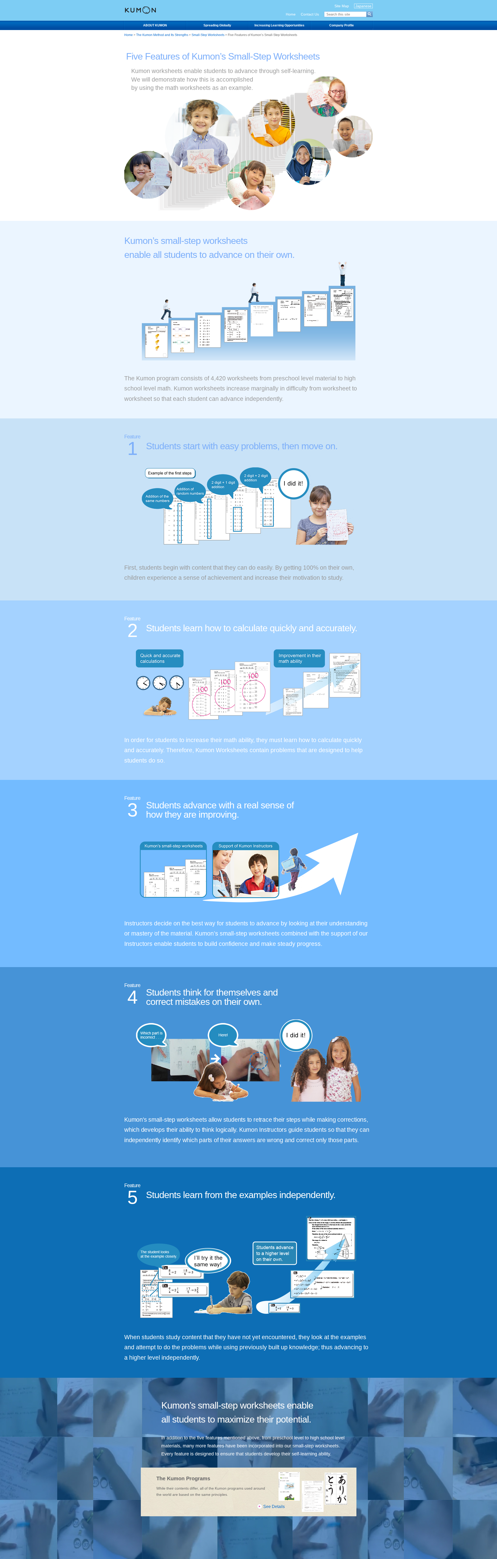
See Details (274, 1506)
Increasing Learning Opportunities (279, 25)
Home (291, 14)
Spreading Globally (217, 25)
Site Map (341, 6)
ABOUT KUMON (155, 25)
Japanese (363, 6)
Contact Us (310, 14)
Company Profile (341, 25)
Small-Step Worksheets (208, 35)
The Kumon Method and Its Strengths (162, 35)
